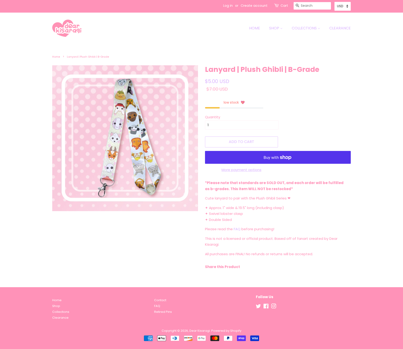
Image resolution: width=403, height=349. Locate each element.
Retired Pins (163, 312)
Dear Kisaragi (199, 331)
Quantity (212, 117)
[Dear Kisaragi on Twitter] (258, 307)
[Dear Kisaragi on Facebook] (266, 307)
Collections (305, 28)
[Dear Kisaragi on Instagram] (273, 307)
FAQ (237, 229)
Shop (274, 28)
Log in (228, 5)
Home (254, 28)
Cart (284, 5)
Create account (254, 5)
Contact (160, 300)
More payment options (241, 169)
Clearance (340, 28)
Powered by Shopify (226, 331)
